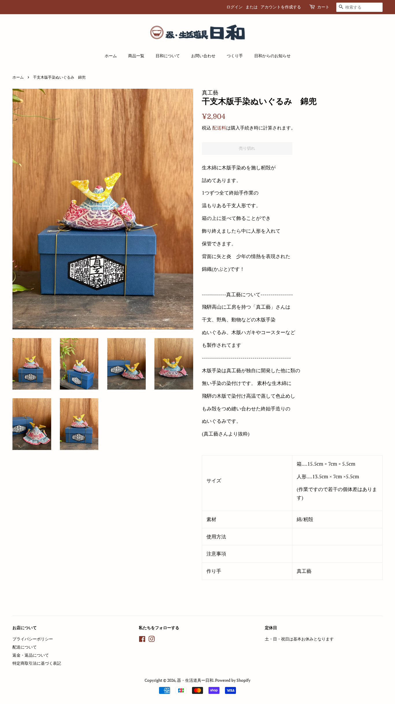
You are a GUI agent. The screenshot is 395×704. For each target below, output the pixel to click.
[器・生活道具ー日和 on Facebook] (142, 640)
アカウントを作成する (281, 7)
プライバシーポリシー (32, 639)
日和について (168, 55)
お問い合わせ (203, 55)
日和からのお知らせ (272, 55)
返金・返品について (30, 655)
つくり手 (235, 55)
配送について (24, 647)
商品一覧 (136, 55)
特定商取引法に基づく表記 (36, 663)
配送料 (219, 128)
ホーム (111, 55)
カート (323, 7)
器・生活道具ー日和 (195, 680)
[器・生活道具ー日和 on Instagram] (151, 640)
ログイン (234, 7)
